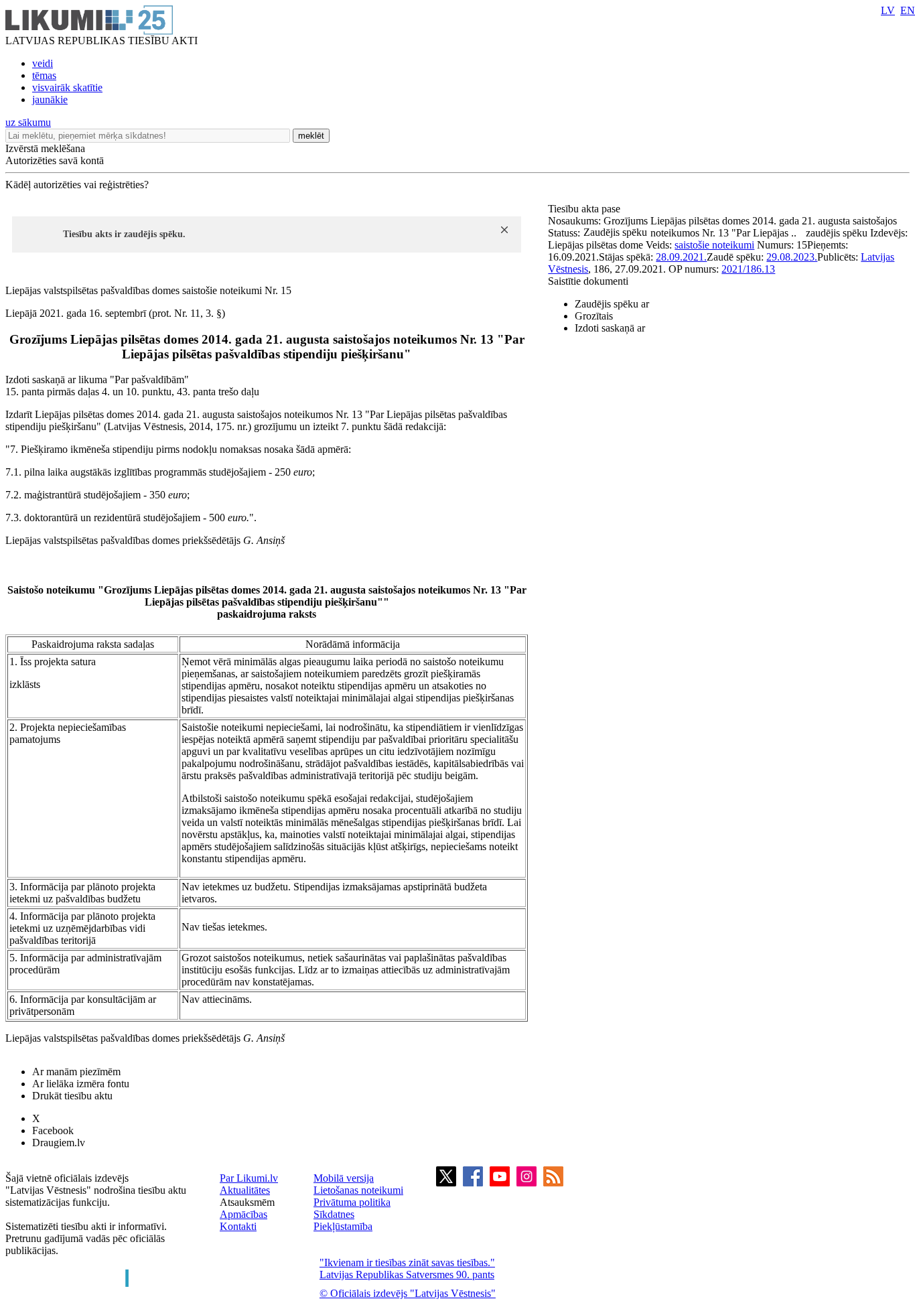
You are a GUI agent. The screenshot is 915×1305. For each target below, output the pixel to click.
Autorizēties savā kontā (54, 160)
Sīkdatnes (333, 1214)
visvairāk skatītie (67, 87)
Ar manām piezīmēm (76, 1071)
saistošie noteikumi (714, 245)
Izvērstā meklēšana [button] (45, 148)
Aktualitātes (245, 1190)
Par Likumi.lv (249, 1178)
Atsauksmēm (247, 1202)
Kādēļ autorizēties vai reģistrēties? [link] (77, 184)
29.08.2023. (791, 257)
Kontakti (238, 1226)
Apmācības (243, 1214)
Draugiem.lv (58, 1142)
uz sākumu (28, 122)
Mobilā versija (343, 1178)
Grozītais (594, 316)
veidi (42, 63)
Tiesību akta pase (585, 208)
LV (888, 10)
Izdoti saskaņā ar (610, 328)
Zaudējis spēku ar (612, 304)
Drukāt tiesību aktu (72, 1095)
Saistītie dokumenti (588, 281)
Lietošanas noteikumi (358, 1190)
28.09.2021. (681, 257)
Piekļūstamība (342, 1226)
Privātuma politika (352, 1202)
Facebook (53, 1130)
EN (907, 10)
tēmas (44, 75)
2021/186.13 (748, 269)
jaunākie (50, 99)
